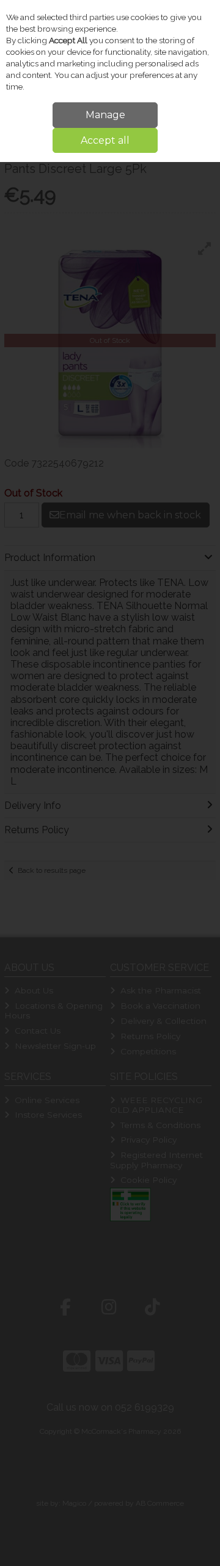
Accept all (105, 140)
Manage (105, 115)
